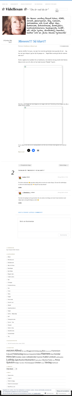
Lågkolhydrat (19, 360)
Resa (57, 360)
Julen (24, 357)
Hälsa (9, 293)
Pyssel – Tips (11, 322)
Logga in (10, 378)
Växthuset (55, 363)
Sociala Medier (11, 333)
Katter (45, 357)
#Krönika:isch (11, 259)
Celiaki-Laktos (11, 276)
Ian (13, 356)
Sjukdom (10, 362)
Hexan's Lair (10, 302)
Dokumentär (48, 351)
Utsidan (38, 363)
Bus (43, 351)
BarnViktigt (10, 271)
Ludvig (10, 359)
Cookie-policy (37, 393)
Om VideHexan (38, 4)
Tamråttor (21, 363)
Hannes (45, 353)
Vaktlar (42, 362)
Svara (20, 187)
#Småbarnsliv (11, 262)
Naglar (9, 310)
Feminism (55, 351)
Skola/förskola (11, 330)
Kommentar (63, 235)
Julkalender (31, 357)
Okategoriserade (11, 319)
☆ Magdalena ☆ (26, 192)
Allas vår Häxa (11, 265)
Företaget (10, 282)
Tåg (8, 336)
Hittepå (9, 305)
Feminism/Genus (11, 285)
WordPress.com (11, 386)
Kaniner (40, 357)
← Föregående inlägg (25, 165)
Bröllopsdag (38, 351)
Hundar (57, 354)
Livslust (52, 357)
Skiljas (17, 363)
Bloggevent (30, 351)
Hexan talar (34, 46)
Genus (26, 354)
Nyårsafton (38, 360)
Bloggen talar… (11, 274)
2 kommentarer (65, 46)
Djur (9, 279)
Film (9, 288)
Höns (9, 356)
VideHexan (26, 46)
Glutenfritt (32, 354)
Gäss (38, 354)
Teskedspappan (29, 363)
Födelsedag (17, 354)
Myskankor (30, 360)
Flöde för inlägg (11, 381)
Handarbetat (14, 4)
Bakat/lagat (10, 268)
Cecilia (24, 177)
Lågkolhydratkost (26, 4)
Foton (9, 291)
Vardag (48, 362)
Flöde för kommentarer (13, 383)
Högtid (9, 296)
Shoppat (9, 325)
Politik (50, 360)
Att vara (24, 351)
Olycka (45, 360)
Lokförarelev (59, 357)
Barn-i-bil (5, 4)
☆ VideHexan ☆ (14, 9)
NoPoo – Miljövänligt (12, 313)
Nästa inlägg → (64, 165)
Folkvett (9, 354)
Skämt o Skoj (11, 328)
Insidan (19, 357)
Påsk (53, 360)
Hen (52, 354)
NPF (9, 316)
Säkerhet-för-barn (50, 4)
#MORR (10, 351)
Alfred (17, 350)
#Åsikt (9, 256)
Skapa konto (10, 375)
